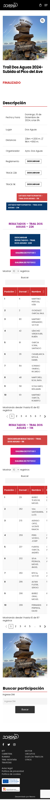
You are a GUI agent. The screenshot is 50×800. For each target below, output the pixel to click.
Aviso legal (7, 768)
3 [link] (21, 416)
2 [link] (16, 416)
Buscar (25, 709)
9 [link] (40, 626)
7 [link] (40, 416)
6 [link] (35, 416)
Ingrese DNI (9, 694)
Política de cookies (11, 774)
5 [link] (30, 416)
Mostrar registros (16, 271)
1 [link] (11, 416)
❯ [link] (45, 416)
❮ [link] (7, 416)
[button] (42, 20)
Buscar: (25, 277)
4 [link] (26, 416)
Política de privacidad (13, 771)
